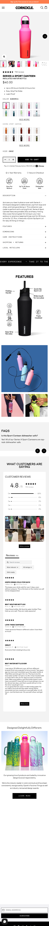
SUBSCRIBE (25, 916)
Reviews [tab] (12, 555)
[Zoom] (4, 56)
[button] (45, 36)
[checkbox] (10, 572)
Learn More (24, 796)
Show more (24, 704)
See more (24, 119)
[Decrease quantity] (5, 160)
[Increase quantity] (13, 160)
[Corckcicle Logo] (25, 7)
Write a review (24, 546)
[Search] (42, 7)
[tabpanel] (24, 634)
